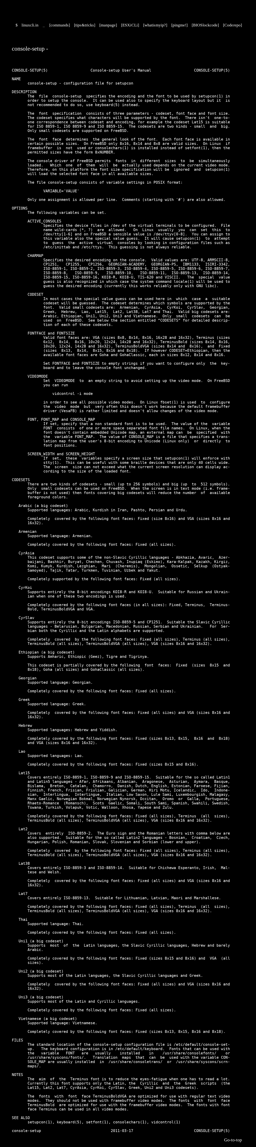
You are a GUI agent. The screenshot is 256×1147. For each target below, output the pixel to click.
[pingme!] (179, 25)
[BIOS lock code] (205, 25)
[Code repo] (232, 25)
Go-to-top (233, 1139)
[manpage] (108, 25)
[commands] (59, 25)
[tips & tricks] (84, 25)
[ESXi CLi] (130, 25)
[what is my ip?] (155, 25)
